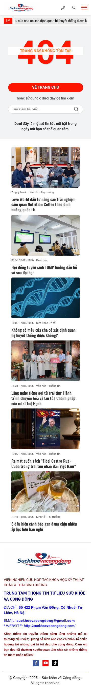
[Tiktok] (55, 663)
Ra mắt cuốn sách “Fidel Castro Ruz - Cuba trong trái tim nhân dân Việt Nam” (43, 463)
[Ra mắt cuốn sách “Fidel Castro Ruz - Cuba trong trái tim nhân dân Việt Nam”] (45, 428)
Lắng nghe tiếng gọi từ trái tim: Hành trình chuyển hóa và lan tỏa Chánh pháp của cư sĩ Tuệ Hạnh (43, 398)
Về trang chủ (45, 87)
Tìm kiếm (76, 109)
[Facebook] (36, 663)
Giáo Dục (42, 260)
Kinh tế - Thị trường (42, 192)
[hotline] (63, 8)
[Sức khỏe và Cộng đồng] (29, 7)
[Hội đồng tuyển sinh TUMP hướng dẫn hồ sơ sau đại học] (45, 235)
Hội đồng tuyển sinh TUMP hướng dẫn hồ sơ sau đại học (44, 269)
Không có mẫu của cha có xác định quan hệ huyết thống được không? (43, 332)
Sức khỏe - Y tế (45, 323)
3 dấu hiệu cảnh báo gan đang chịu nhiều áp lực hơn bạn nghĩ (44, 526)
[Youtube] (45, 663)
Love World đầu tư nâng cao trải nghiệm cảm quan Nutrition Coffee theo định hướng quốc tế (43, 204)
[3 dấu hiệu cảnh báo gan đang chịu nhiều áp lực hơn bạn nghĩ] (45, 491)
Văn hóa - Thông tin (48, 386)
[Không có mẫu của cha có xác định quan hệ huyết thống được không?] (45, 298)
